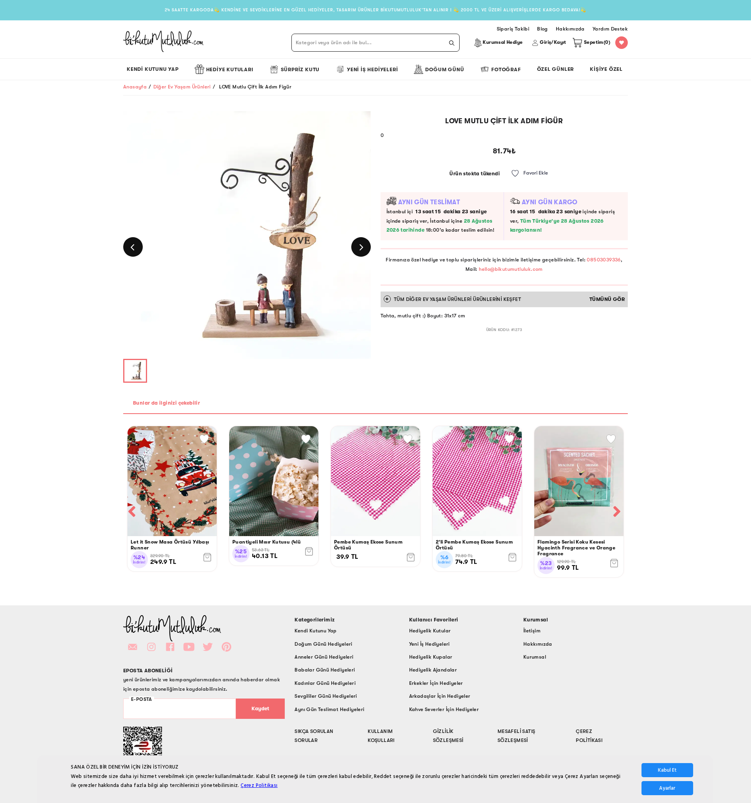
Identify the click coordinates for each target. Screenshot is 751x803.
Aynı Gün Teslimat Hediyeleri (329, 709)
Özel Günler (555, 69)
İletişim (532, 631)
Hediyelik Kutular (430, 631)
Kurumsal (534, 657)
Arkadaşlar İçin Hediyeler (440, 696)
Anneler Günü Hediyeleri (324, 657)
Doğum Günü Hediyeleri (323, 644)
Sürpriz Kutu (300, 69)
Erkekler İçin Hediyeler (436, 683)
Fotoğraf (506, 69)
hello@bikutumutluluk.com (511, 269)
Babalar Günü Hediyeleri (325, 670)
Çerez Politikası (259, 785)
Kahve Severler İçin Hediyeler (444, 709)
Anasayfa (135, 87)
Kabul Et (667, 770)
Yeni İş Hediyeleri (372, 69)
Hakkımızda (537, 644)
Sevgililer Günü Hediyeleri (326, 696)
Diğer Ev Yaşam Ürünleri (182, 87)
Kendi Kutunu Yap (153, 69)
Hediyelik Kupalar (431, 657)
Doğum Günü (444, 69)
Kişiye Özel (606, 69)
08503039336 (603, 260)
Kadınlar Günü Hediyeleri (325, 683)
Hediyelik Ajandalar (433, 670)
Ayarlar (667, 788)
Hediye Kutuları (229, 69)
